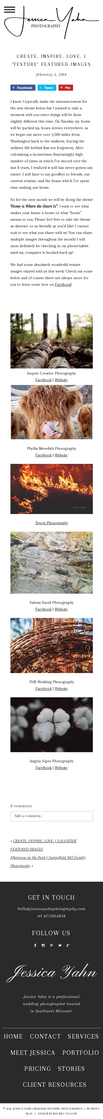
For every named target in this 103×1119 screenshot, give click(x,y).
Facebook (63, 284)
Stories (71, 1068)
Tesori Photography (51, 523)
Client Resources (55, 1084)
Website (61, 380)
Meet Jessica (33, 1052)
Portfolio (81, 1052)
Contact (45, 1036)
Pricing (37, 1068)
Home (13, 1036)
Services (83, 1036)
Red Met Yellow (65, 1113)
